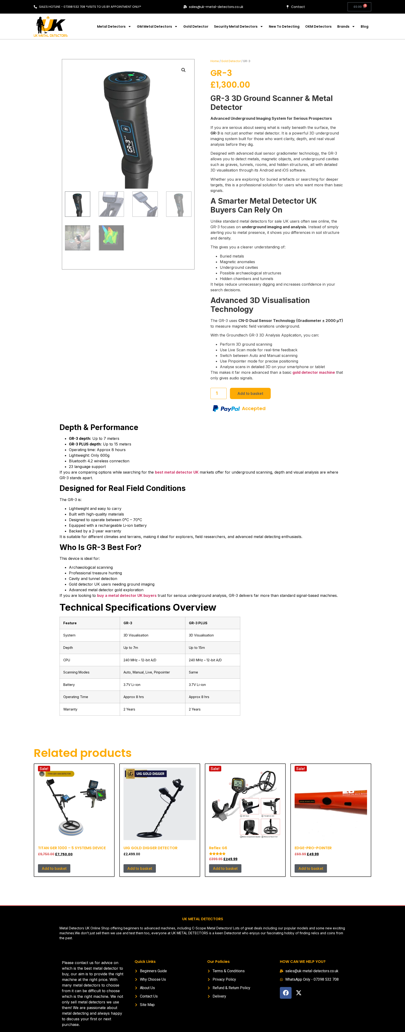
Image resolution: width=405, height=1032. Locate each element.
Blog (364, 26)
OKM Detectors (318, 26)
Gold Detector (195, 26)
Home (214, 61)
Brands (343, 26)
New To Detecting (284, 26)
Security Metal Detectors (236, 26)
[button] (183, 70)
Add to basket (250, 393)
